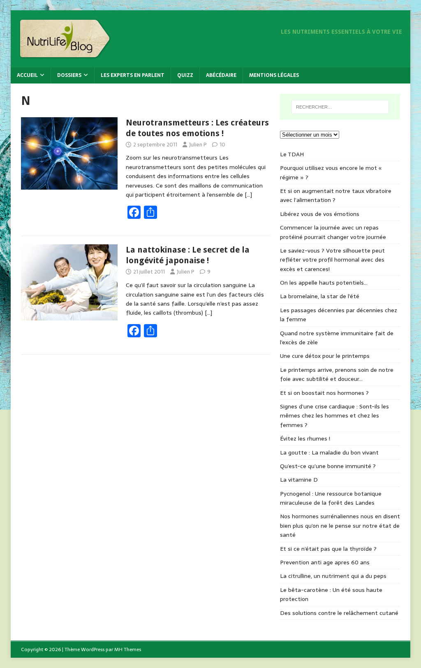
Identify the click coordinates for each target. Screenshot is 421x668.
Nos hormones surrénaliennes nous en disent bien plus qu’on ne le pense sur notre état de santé (340, 525)
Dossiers (69, 75)
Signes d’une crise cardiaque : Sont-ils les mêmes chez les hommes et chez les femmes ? (334, 415)
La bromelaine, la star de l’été (319, 296)
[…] (248, 194)
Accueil (27, 75)
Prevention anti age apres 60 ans (325, 562)
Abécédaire (221, 75)
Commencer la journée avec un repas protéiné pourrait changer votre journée (333, 232)
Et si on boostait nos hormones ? (324, 392)
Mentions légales (274, 75)
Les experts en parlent (132, 75)
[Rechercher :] (340, 107)
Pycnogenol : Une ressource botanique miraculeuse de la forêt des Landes (331, 498)
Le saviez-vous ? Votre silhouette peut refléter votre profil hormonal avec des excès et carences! (332, 260)
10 (222, 144)
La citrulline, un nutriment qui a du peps (333, 575)
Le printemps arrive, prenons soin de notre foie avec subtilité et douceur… (336, 374)
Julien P (198, 144)
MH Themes (127, 649)
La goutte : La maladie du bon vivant (329, 452)
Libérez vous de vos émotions (319, 213)
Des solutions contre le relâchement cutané (339, 612)
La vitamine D (299, 479)
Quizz (185, 75)
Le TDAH (292, 154)
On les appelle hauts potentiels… (324, 282)
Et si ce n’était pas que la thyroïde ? (328, 548)
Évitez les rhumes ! (305, 438)
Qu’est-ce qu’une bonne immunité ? (328, 466)
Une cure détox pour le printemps (325, 355)
